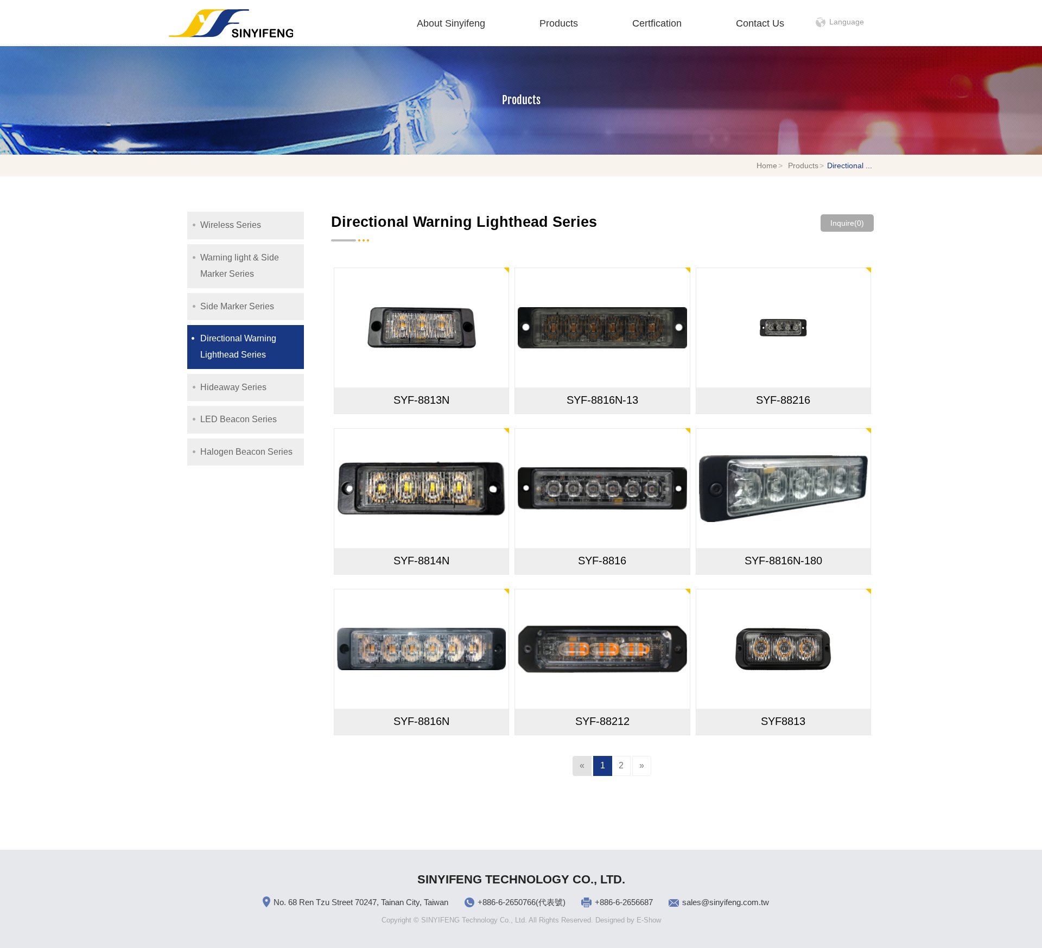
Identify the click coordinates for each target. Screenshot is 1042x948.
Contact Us (760, 23)
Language (846, 21)
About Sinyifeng (451, 23)
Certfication (657, 23)
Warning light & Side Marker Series (239, 265)
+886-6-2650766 (507, 902)
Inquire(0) (847, 223)
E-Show (649, 920)
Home (767, 165)
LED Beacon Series (238, 419)
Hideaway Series (233, 387)
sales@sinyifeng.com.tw (725, 902)
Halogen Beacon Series (246, 451)
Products (558, 23)
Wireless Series (230, 225)
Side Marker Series (237, 306)
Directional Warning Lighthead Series (238, 346)
